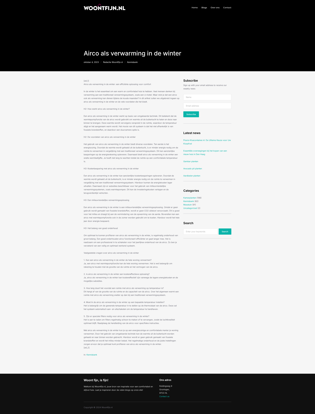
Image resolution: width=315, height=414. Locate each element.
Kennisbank (132, 62)
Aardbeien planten (191, 175)
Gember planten (190, 161)
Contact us (164, 396)
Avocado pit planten (192, 168)
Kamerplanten (189, 198)
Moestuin (187, 204)
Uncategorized (190, 208)
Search (225, 231)
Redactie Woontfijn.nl (113, 62)
